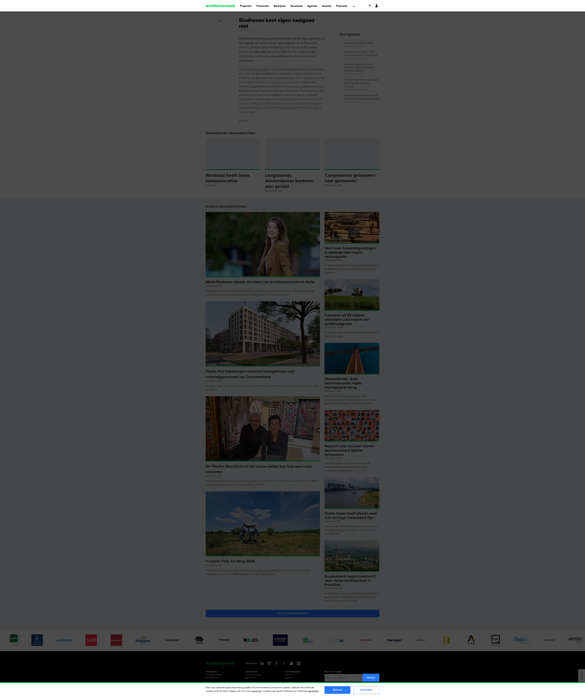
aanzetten (313, 691)
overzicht (256, 691)
